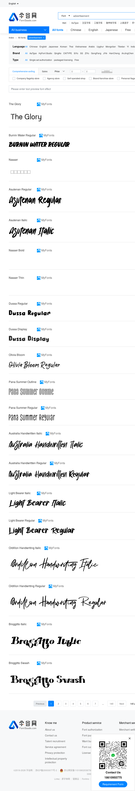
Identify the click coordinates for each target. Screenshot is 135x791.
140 (111, 703)
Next (122, 703)
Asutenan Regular (20, 189)
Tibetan (121, 46)
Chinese (76, 30)
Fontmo (85, 778)
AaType (75, 22)
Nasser (13, 160)
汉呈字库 (86, 22)
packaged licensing (63, 59)
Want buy (87, 741)
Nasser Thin (16, 278)
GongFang (96, 53)
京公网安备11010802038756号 (79, 770)
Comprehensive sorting (23, 71)
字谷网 (29, 770)
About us (50, 729)
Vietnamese (81, 46)
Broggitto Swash (19, 663)
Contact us (51, 735)
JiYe (105, 53)
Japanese (53, 46)
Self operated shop (76, 78)
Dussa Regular (18, 303)
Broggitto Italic (18, 624)
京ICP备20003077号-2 (46, 770)
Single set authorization (41, 59)
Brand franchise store (103, 78)
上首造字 (124, 22)
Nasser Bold (16, 250)
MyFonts (46, 104)
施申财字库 (111, 22)
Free (128, 30)
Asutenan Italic (18, 220)
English (93, 30)
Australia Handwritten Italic (25, 433)
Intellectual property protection (56, 760)
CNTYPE (67, 53)
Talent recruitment (55, 741)
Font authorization (92, 729)
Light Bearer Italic (20, 493)
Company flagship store (28, 78)
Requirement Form (113, 784)
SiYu (76, 53)
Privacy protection (55, 752)
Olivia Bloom (17, 355)
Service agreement (55, 747)
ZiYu (87, 53)
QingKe (57, 53)
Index (11, 37)
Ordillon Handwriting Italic (25, 548)
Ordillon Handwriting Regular (27, 586)
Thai (71, 46)
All (26, 46)
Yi (128, 46)
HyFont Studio (45, 53)
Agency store (53, 78)
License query (90, 752)
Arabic (92, 46)
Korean (63, 46)
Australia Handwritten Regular (27, 463)
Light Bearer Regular (22, 520)
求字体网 (66, 778)
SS (81, 53)
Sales (44, 71)
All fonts (57, 30)
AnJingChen (128, 53)
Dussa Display (18, 329)
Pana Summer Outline (22, 382)
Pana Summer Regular (23, 408)
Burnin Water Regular (22, 135)
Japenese (111, 30)
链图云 (76, 778)
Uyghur (100, 46)
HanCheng (114, 53)
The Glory (15, 104)
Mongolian (111, 46)
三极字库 (98, 22)
